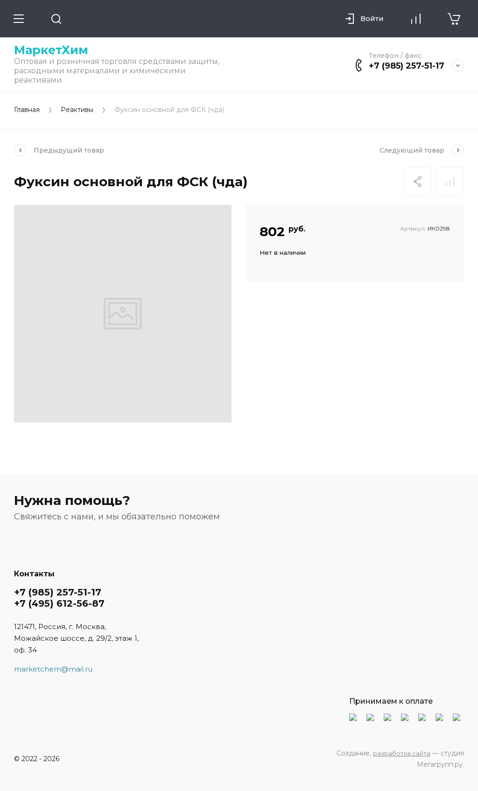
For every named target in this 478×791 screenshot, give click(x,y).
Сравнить (450, 182)
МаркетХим (51, 50)
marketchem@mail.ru (53, 669)
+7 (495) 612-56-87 (59, 603)
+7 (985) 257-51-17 (406, 66)
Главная (27, 110)
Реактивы (77, 110)
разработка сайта (401, 753)
